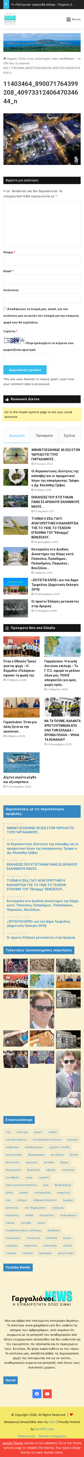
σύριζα (67, 1245)
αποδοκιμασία (34, 1147)
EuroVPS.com (44, 1429)
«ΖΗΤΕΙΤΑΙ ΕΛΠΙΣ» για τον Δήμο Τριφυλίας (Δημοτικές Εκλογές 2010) (55, 584)
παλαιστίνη (46, 1215)
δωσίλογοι (33, 1169)
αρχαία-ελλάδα (59, 1147)
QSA (52, 1422)
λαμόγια (68, 1200)
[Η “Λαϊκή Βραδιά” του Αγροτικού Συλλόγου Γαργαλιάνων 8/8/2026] (15, 965)
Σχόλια (69, 435)
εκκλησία (68, 1169)
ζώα (46, 1185)
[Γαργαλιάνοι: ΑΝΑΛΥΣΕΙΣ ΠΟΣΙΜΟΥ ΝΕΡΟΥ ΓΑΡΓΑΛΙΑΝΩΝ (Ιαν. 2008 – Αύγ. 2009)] (42, 1038)
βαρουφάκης (36, 1154)
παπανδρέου (68, 1215)
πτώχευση (33, 1238)
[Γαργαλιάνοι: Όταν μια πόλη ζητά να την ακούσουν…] (21, 707)
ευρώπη (44, 1177)
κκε (8, 1200)
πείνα (41, 1222)
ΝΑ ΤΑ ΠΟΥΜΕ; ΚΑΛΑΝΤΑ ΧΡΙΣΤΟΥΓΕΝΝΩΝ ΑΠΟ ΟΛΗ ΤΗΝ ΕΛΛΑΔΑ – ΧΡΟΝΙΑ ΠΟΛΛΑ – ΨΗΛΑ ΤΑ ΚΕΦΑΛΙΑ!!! (62, 730)
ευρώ (28, 1177)
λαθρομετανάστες (45, 1200)
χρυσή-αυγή (65, 1253)
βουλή (74, 1154)
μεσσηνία (12, 1207)
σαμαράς (11, 1245)
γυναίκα (49, 1162)
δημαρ (64, 1162)
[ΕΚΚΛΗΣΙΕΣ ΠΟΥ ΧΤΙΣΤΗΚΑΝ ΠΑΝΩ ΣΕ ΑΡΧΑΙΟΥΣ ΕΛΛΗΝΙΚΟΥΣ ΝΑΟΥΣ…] (15, 501)
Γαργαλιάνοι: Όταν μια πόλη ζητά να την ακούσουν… (20, 726)
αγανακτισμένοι (16, 1139)
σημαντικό (30, 1245)
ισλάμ (9, 1192)
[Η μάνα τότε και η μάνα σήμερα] (68, 965)
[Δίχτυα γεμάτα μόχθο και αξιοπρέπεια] (21, 762)
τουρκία (11, 1253)
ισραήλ (23, 1192)
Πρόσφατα (44, 435)
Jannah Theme (12, 1443)
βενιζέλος (57, 1154)
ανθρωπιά (12, 1147)
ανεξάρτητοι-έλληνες (47, 1139)
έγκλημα (22, 1132)
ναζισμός (58, 1207)
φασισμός (45, 1253)
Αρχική (11, 58)
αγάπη (53, 1132)
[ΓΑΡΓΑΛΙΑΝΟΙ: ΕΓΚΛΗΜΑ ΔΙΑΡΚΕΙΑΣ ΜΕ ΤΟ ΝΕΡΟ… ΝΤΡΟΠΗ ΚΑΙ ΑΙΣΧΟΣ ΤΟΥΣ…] (15, 994)
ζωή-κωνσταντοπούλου (21, 1185)
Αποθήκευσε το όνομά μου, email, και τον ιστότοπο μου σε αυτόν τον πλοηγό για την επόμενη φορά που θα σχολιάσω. (41, 315)
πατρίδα (26, 1222)
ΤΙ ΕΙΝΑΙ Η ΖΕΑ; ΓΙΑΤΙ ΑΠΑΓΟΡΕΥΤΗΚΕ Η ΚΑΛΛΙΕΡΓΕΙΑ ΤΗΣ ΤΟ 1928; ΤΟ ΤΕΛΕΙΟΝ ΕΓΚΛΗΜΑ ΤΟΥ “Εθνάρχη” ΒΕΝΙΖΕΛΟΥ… (54, 528)
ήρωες (38, 1132)
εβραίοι (51, 1169)
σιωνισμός (50, 1245)
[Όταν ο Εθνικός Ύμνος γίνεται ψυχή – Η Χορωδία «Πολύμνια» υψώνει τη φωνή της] (21, 646)
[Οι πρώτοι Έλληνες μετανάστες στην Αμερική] (15, 608)
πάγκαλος (12, 1215)
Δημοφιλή (17, 435)
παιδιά (29, 1215)
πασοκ (10, 1222)
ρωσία (67, 1238)
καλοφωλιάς (42, 1192)
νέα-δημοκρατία (35, 1207)
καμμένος (63, 1192)
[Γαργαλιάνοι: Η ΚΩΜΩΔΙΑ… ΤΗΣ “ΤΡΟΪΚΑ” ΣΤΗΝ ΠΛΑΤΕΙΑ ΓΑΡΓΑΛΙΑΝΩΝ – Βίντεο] (68, 999)
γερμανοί (31, 1162)
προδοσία (54, 1230)
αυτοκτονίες (14, 1154)
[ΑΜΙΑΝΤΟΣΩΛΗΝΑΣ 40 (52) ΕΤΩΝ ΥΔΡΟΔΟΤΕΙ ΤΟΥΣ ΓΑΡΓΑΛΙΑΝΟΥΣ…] (15, 456)
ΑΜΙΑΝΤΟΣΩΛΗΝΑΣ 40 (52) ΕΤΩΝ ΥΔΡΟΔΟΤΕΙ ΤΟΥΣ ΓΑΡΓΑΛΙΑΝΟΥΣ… (55, 454)
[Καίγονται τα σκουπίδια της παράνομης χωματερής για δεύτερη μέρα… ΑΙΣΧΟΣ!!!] (15, 1059)
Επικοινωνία (26, 1436)
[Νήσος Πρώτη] (42, 42)
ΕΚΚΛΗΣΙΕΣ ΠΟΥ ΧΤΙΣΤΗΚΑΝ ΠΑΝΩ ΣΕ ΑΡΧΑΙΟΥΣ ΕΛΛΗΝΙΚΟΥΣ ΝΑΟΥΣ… (55, 501)
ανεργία (72, 1139)
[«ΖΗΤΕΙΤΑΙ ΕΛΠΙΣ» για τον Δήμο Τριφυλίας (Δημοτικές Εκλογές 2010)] (15, 586)
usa (8, 1132)
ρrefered (51, 1238)
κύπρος (22, 1200)
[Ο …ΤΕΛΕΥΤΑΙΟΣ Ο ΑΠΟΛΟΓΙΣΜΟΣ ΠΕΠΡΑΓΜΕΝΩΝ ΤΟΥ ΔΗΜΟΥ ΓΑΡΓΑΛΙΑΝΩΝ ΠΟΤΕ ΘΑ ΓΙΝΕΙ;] (68, 1079)
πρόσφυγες (13, 1238)
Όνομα (9, 252)
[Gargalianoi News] (10, 19)
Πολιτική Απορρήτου (52, 1436)
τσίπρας (27, 1253)
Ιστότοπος (11, 290)
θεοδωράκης (63, 1185)
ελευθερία (12, 1177)
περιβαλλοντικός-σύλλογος (23, 1230)
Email (8, 271)
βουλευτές (12, 1162)
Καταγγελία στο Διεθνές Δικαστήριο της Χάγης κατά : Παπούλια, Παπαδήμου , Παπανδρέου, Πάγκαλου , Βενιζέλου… (53, 559)
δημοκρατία (13, 1169)
